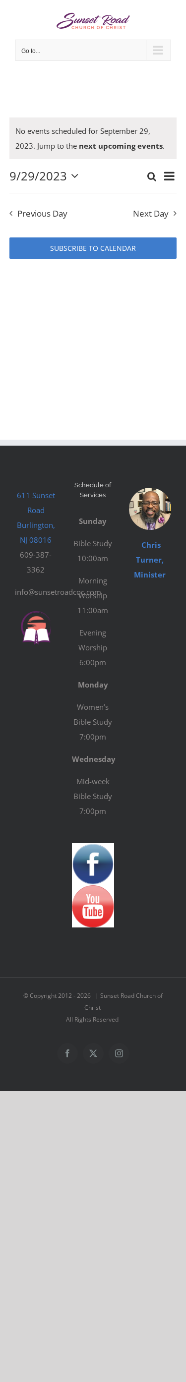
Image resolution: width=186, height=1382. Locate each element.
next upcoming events (121, 146)
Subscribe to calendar (93, 248)
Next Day (151, 213)
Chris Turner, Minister (150, 559)
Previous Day (42, 213)
